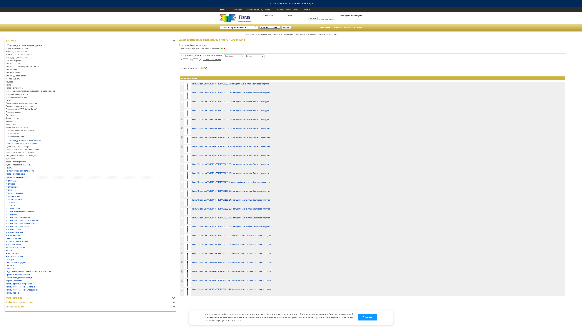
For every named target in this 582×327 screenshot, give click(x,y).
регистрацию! (332, 34)
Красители (10, 205)
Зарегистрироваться (326, 19)
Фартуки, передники (14, 281)
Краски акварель (13, 208)
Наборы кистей (12, 254)
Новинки (249, 56)
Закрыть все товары (212, 60)
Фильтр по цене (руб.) (189, 55)
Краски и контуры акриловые (18, 217)
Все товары (229, 56)
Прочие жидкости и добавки (18, 275)
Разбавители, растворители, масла (21, 278)
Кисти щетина (12, 202)
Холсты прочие (12, 293)
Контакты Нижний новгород (286, 10)
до (191, 60)
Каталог (223, 10)
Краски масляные (13, 229)
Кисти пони (11, 190)
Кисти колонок (12, 187)
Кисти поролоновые (14, 193)
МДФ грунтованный (14, 244)
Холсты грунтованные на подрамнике (22, 290)
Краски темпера (13, 235)
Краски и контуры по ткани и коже (20, 223)
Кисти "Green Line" (15, 177)
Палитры (10, 260)
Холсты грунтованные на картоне (20, 287)
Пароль (290, 15)
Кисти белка (11, 181)
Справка (306, 10)
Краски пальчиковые (14, 232)
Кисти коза (10, 184)
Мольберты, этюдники (15, 247)
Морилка (9, 250)
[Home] (228, 18)
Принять (367, 317)
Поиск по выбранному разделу (192, 45)
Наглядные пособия (14, 257)
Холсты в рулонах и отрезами (19, 284)
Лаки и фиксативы (14, 238)
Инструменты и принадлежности (20, 171)
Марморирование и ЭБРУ (17, 241)
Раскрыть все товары (212, 55)
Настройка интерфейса (190, 68)
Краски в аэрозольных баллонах (20, 211)
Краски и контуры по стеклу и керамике (23, 220)
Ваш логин (269, 15)
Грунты (9, 168)
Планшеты (10, 269)
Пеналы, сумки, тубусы (16, 263)
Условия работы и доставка (258, 10)
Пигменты (10, 266)
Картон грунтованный (15, 174)
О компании (237, 10)
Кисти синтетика (13, 196)
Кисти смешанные (14, 199)
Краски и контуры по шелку (17, 226)
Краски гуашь (11, 214)
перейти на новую (303, 3)
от (181, 60)
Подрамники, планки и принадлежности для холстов (28, 272)
